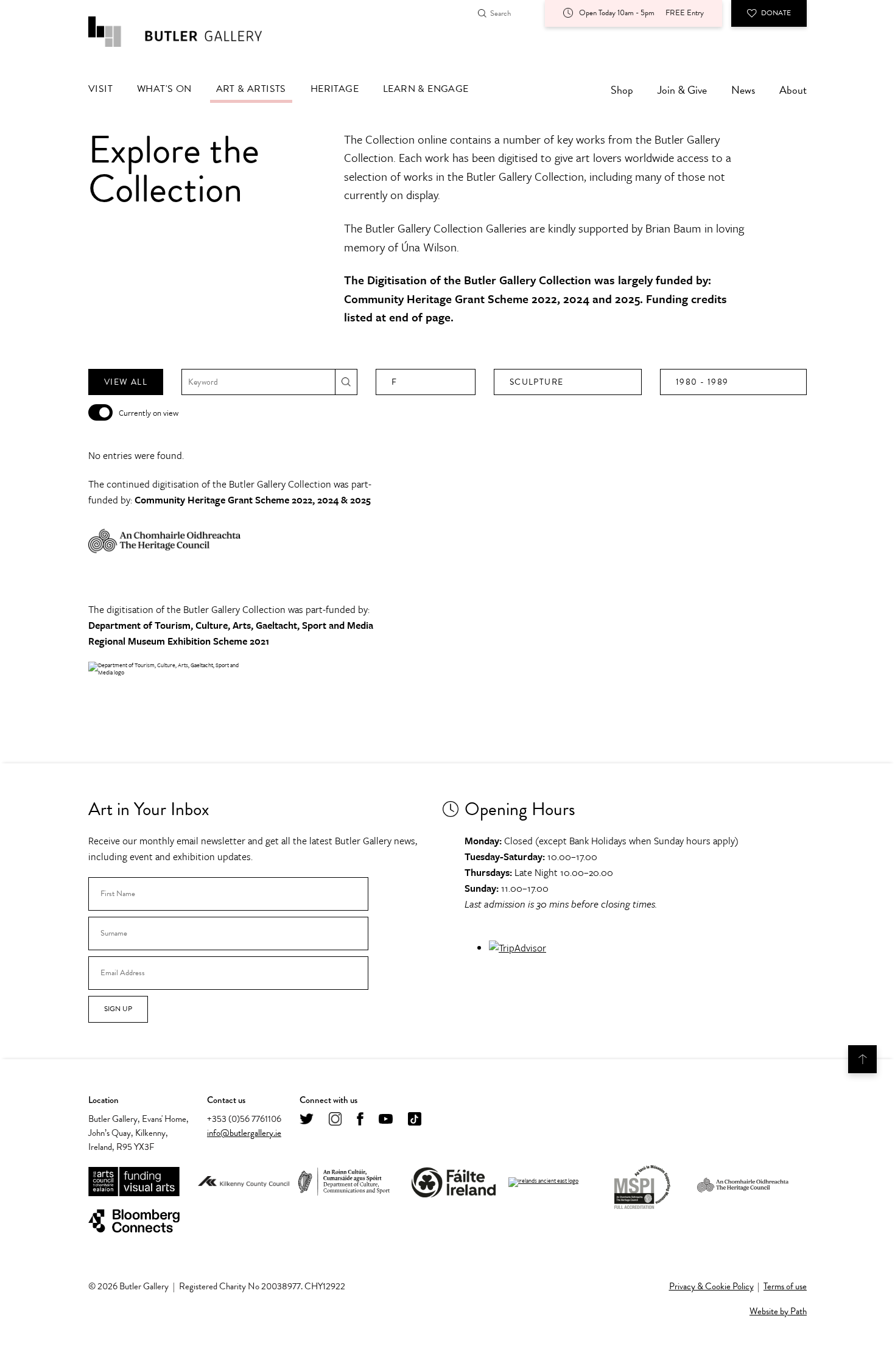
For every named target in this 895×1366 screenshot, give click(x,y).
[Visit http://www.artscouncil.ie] (134, 1182)
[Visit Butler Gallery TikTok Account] (414, 1119)
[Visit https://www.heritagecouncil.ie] (742, 1182)
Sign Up (118, 1008)
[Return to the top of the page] (862, 1059)
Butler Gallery (188, 31)
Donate (776, 12)
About (793, 90)
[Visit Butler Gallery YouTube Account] (386, 1119)
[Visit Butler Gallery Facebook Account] (360, 1119)
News (743, 90)
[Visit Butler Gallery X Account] (307, 1119)
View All (125, 382)
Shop (622, 90)
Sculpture (537, 382)
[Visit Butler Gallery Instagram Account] (335, 1119)
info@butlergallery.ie (244, 1133)
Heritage (335, 89)
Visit (100, 89)
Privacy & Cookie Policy (711, 1286)
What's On (164, 89)
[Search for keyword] (346, 382)
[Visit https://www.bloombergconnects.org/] (134, 1221)
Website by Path (778, 1311)
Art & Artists (251, 89)
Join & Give (682, 90)
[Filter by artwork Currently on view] (100, 412)
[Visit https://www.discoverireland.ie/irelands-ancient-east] (543, 1182)
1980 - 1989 (702, 382)
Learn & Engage (426, 89)
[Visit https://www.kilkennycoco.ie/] (243, 1182)
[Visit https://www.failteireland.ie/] (453, 1182)
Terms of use (785, 1286)
